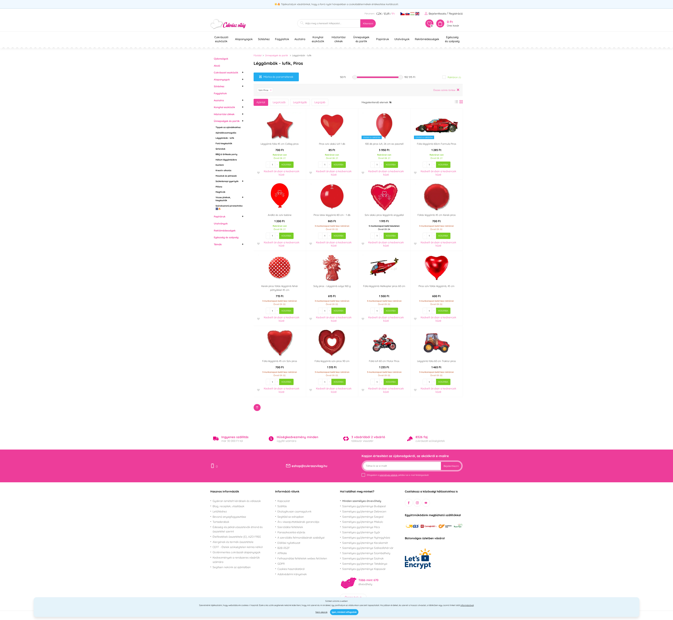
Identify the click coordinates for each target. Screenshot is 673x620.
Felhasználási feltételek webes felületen (302, 558)
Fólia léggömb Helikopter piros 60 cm (384, 286)
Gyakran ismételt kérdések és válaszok (237, 501)
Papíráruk (219, 216)
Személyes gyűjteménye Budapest (364, 506)
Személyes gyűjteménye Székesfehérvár (367, 548)
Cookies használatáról (291, 569)
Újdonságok (221, 58)
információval (467, 605)
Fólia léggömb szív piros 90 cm (332, 361)
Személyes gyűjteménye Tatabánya (364, 563)
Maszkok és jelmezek (226, 175)
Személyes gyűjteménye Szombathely (366, 553)
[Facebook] (409, 503)
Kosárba (286, 164)
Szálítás (282, 506)
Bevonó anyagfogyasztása (229, 516)
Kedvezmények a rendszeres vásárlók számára (236, 560)
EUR (387, 13)
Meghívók (220, 192)
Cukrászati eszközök (226, 72)
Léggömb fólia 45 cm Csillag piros (280, 143)
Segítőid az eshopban (290, 516)
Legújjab (319, 102)
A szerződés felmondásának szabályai (300, 537)
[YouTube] (426, 503)
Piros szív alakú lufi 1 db (332, 143)
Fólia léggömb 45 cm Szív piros (279, 361)
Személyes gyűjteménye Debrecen (364, 511)
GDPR (281, 563)
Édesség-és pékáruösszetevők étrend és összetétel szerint (238, 529)
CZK (379, 13)
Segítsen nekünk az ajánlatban (232, 567)
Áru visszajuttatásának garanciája (298, 521)
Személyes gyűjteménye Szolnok (363, 558)
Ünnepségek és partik (227, 121)
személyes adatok (388, 475)
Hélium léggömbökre (226, 159)
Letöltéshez (220, 511)
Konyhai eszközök (224, 107)
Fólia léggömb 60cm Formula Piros (436, 143)
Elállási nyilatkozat (288, 542)
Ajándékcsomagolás (226, 132)
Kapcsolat (283, 501)
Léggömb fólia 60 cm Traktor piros (436, 361)
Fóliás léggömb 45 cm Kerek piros (436, 215)
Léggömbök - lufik (225, 138)
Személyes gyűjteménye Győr (361, 532)
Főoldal (257, 55)
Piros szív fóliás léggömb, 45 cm (436, 286)
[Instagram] (417, 503)
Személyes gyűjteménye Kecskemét (365, 542)
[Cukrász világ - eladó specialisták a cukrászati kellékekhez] (228, 24)
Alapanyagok (222, 79)
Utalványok (221, 223)
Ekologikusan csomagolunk (294, 511)
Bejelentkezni (451, 466)
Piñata (219, 186)
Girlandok (220, 149)
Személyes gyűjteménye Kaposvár (364, 569)
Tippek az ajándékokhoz (228, 127)
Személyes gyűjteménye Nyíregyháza (366, 537)
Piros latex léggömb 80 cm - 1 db (332, 215)
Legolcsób (279, 102)
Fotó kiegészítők (224, 143)
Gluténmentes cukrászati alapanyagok (236, 552)
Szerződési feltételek (290, 527)
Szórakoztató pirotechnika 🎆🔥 (229, 207)
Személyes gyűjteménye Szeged (362, 516)
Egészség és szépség (226, 237)
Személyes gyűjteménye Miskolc (362, 521)
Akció (217, 65)
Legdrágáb (300, 102)
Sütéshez (219, 86)
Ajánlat (260, 102)
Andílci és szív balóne (279, 215)
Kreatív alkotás (223, 170)
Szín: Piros (263, 90)
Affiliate (282, 553)
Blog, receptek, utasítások (228, 506)
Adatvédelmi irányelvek (292, 574)
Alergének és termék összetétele (233, 542)
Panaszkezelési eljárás (291, 532)
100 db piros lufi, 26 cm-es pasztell (384, 143)
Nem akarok (321, 612)
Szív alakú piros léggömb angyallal (384, 215)
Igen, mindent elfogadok (344, 612)
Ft (393, 13)
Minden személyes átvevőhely (361, 501)
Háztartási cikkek (224, 114)
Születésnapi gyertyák (227, 181)
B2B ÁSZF (283, 548)
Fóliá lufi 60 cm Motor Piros (384, 361)
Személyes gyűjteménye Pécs (361, 527)
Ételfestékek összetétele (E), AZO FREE (237, 536)
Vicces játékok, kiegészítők (223, 199)
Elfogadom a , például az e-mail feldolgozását (398, 475)
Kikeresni (368, 23)
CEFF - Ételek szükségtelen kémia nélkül (238, 547)
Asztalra (219, 100)
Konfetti (220, 165)
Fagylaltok (220, 93)
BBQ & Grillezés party (226, 154)
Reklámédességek (225, 230)
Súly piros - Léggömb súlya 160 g (332, 286)
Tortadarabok (221, 521)
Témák (218, 244)
